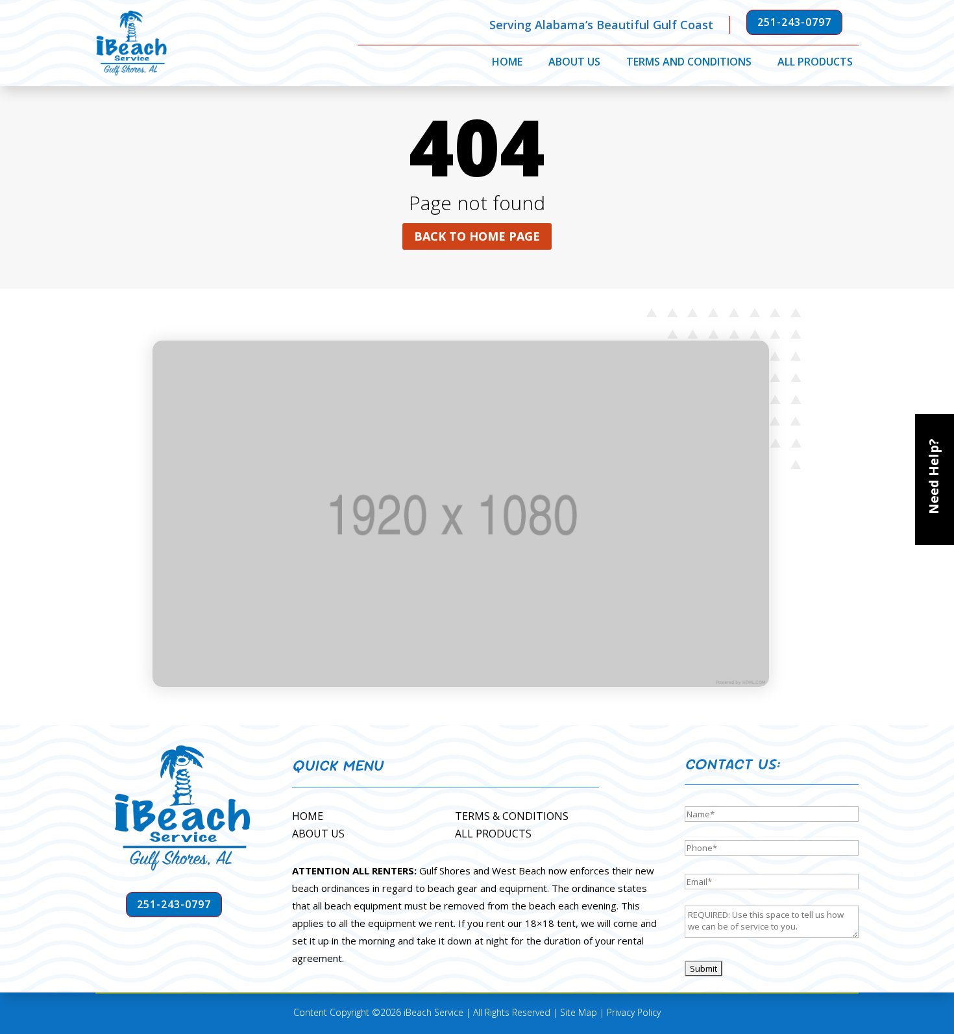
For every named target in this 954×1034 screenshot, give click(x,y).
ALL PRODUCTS (493, 833)
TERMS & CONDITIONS (512, 816)
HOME (307, 816)
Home (507, 63)
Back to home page (477, 236)
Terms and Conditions (689, 63)
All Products (815, 63)
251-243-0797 (794, 22)
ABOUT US (318, 833)
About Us (574, 63)
